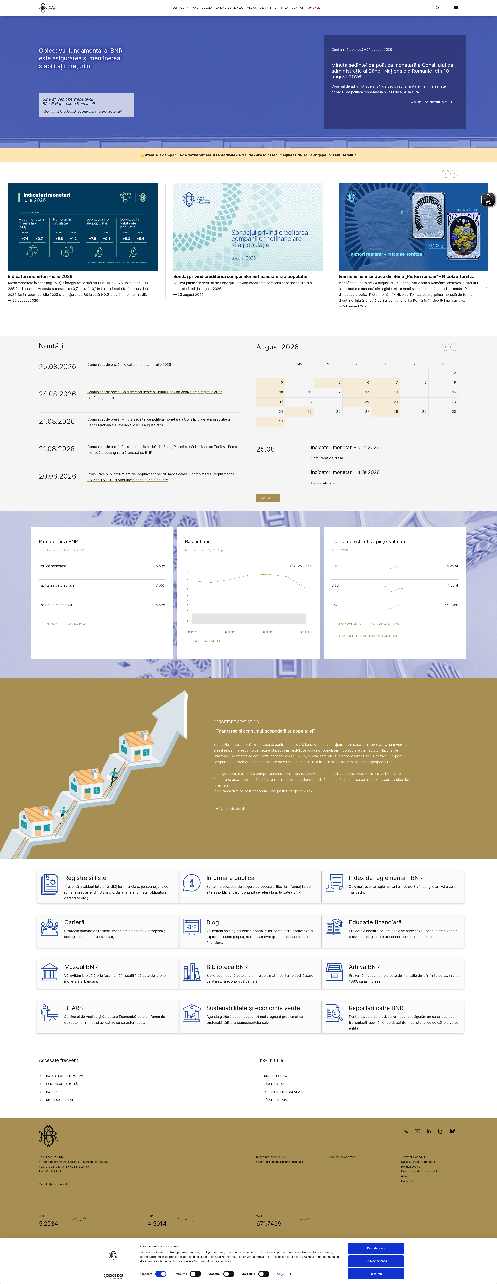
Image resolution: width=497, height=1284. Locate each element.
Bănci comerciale (276, 1099)
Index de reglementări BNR (386, 877)
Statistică (281, 7)
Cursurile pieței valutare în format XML (368, 636)
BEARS (73, 1007)
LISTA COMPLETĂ (350, 624)
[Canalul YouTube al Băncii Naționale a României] (417, 1136)
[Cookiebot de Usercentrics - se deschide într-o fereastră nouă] (114, 1276)
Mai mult (268, 498)
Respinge (376, 1273)
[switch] (195, 1274)
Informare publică (230, 877)
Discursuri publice (60, 1099)
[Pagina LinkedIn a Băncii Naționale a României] (429, 1136)
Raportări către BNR (376, 1007)
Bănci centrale (275, 1083)
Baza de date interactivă (64, 1076)
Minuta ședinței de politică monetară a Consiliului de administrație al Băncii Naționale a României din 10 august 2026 (392, 71)
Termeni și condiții (413, 1157)
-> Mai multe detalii (230, 809)
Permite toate (376, 1248)
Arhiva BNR (364, 966)
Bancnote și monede (229, 7)
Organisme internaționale (283, 1091)
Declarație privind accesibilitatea (422, 1171)
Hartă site (407, 1181)
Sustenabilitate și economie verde (253, 1007)
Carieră (74, 922)
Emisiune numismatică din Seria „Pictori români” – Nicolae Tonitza (406, 276)
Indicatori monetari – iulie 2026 (40, 276)
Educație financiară (375, 922)
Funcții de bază (202, 7)
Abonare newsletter (342, 1157)
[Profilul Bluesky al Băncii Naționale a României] (452, 1136)
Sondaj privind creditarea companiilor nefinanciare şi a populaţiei (240, 276)
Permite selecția (376, 1261)
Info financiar (75, 624)
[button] (456, 8)
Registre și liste (85, 877)
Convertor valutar (384, 624)
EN (446, 7)
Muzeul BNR (81, 966)
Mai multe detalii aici (428, 102)
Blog (212, 922)
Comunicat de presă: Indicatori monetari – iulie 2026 (129, 364)
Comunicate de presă (62, 1083)
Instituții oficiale (277, 1076)
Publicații (53, 1091)
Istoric (52, 624)
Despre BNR (180, 7)
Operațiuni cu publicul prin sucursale (279, 1161)
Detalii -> (349, 155)
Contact (297, 7)
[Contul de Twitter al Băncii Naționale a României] (407, 1136)
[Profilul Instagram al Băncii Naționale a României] (441, 1136)
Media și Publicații (259, 7)
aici (119, 111)
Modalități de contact (53, 1184)
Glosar (405, 1176)
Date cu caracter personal (418, 1161)
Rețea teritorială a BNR (271, 1157)
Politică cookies (411, 1166)
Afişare (282, 1274)
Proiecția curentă (206, 641)
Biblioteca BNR (227, 966)
